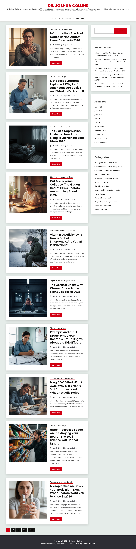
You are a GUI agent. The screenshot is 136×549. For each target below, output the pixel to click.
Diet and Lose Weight (58, 77)
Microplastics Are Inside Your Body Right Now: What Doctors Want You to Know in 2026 (67, 491)
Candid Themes (89, 543)
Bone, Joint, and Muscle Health (106, 163)
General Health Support (103, 182)
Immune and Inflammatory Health (62, 231)
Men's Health (99, 194)
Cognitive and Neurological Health (62, 127)
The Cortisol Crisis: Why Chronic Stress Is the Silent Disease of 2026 (66, 288)
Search (120, 31)
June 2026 (98, 111)
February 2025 (100, 130)
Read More (56, 63)
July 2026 (98, 107)
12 (24, 530)
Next (31, 530)
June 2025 (98, 115)
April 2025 (98, 122)
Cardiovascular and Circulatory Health (108, 166)
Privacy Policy (78, 18)
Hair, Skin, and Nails (101, 186)
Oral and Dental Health (103, 198)
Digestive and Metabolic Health (61, 29)
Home (54, 18)
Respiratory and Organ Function (61, 482)
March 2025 (99, 126)
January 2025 (99, 134)
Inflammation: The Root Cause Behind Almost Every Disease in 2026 (66, 37)
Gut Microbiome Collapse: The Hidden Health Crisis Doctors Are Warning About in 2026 (65, 188)
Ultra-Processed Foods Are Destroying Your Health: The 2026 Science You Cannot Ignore (66, 436)
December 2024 (100, 138)
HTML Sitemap (65, 18)
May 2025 (98, 119)
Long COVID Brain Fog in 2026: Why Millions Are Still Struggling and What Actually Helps (67, 387)
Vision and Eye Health (102, 206)
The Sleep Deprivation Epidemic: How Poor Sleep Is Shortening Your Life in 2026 (67, 136)
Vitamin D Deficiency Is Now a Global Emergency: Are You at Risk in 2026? (66, 240)
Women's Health (100, 209)
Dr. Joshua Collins (68, 5)
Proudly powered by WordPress (53, 543)
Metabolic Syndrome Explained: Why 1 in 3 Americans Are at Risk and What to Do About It (67, 86)
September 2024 (101, 142)
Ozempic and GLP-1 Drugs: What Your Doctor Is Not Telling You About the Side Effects (67, 337)
